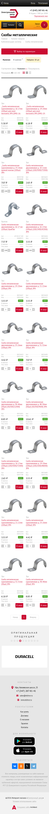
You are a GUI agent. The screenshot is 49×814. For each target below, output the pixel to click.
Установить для (27, 740)
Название (21, 68)
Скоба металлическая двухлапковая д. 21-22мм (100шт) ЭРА (36, 286)
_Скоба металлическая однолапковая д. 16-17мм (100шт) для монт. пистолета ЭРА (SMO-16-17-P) (11, 111)
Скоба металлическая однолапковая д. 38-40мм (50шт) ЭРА (36, 581)
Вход (33, 3)
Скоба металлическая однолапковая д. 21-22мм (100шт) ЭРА (11, 522)
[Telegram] (33, 766)
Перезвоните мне (41, 16)
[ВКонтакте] (15, 766)
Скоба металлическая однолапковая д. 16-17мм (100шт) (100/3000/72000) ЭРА (12, 464)
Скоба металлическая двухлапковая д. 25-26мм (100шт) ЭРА (11, 345)
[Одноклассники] (21, 766)
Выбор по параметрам (25, 51)
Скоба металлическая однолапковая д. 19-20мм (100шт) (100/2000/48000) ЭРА (37, 464)
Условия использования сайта (24, 801)
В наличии (17, 60)
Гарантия (24, 723)
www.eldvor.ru (26, 700)
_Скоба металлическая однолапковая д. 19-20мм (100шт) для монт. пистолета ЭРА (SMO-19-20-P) (36, 111)
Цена (14, 68)
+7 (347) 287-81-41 (39, 10)
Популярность (33, 68)
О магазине (24, 719)
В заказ (19, 132)
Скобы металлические (34, 41)
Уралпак (4, 221)
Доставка (24, 715)
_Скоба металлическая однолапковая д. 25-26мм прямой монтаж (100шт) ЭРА (11, 169)
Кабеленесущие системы (11, 41)
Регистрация (43, 3)
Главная (4, 38)
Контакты (24, 727)
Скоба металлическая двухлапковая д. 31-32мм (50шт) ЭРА (36, 345)
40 (12, 73)
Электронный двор (35, 798)
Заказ (39, 24)
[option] (24, 657)
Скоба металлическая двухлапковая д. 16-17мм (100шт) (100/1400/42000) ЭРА (37, 228)
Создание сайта (23, 807)
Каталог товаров (18, 38)
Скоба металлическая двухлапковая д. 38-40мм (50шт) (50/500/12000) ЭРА (11, 405)
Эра (2, 103)
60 (16, 73)
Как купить (24, 711)
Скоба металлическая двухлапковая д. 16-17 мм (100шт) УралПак (12, 226)
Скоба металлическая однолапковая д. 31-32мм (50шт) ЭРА (11, 581)
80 (19, 73)
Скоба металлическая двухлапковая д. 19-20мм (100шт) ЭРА (11, 286)
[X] (27, 766)
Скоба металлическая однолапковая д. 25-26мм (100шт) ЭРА (36, 522)
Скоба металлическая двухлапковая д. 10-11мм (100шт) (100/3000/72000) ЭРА (37, 169)
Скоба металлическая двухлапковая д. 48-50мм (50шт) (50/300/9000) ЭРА (36, 404)
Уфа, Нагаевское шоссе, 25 (26, 687)
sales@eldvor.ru (26, 695)
